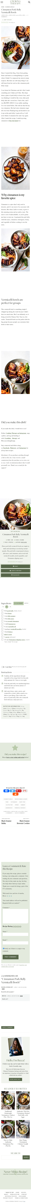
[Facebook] (6, 790)
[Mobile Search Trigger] (29, 2)
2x (10, 606)
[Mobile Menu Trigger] (1, 2)
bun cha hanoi (13, 121)
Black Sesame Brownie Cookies (23, 821)
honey (10, 613)
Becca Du (4, 15)
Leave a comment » (20, 813)
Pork (7, 802)
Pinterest (13, 448)
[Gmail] (25, 790)
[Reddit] (15, 794)
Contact (24, 1194)
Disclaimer (22, 1196)
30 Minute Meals (9, 6)
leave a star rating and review (15, 757)
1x (6, 606)
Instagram (22, 448)
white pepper (11, 616)
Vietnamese (14, 802)
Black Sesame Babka (6, 821)
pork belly (10, 611)
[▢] (2, 611)
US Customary (18, 603)
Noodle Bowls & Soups (21, 799)
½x (3, 606)
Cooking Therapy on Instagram (16, 433)
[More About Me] (15, 1046)
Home (2, 6)
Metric (26, 603)
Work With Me (14, 1194)
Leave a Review (16, 570)
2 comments (9, 813)
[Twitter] (12, 790)
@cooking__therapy (10, 438)
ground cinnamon (13, 621)
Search (15, 1153)
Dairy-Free (22, 802)
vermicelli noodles (16, 629)
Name (5, 931)
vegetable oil (12, 626)
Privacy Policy (8, 1198)
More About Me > (15, 1079)
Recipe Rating (8, 926)
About (6, 1194)
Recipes (23, 1192)
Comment (6, 908)
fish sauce (11, 619)
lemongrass (11, 624)
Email (5, 940)
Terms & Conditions (21, 1198)
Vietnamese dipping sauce (17, 640)
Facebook (6, 448)
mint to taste (8, 634)
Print (16, 566)
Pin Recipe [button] (16, 575)
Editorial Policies (11, 1196)
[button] (2, 22)
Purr (24, 1201)
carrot (7, 637)
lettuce (10, 632)
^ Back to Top (9, 1192)
